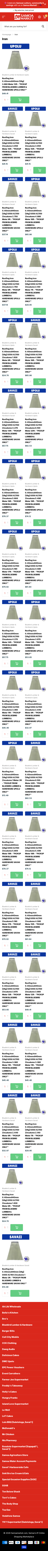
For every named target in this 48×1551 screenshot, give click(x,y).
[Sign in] (39, 17)
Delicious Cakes (10, 1355)
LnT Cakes (7, 1416)
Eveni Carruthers (11, 1373)
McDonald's (8, 1428)
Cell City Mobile (10, 1337)
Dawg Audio (8, 1349)
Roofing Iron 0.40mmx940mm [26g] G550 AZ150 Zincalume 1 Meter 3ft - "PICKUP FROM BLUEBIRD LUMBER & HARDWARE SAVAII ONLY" (14, 1276)
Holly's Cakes (9, 1391)
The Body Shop (10, 1503)
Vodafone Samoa (11, 1516)
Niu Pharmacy (9, 1440)
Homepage (6, 34)
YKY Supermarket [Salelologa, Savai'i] (22, 1522)
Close (45, 4)
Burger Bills (8, 1331)
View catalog (3, 17)
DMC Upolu (8, 1361)
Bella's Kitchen (10, 1312)
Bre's (5, 1318)
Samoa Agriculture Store (15, 1455)
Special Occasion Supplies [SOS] (19, 1479)
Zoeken (43, 26)
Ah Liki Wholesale (11, 1306)
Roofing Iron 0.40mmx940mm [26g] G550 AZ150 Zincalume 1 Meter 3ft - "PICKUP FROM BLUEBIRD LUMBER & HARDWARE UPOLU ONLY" (12, 781)
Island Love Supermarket (15, 1403)
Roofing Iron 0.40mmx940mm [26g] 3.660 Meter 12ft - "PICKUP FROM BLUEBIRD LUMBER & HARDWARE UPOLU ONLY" (14, 84)
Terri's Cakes (9, 1497)
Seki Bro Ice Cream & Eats (15, 1473)
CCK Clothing (9, 1343)
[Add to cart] (19, 99)
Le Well (6, 1410)
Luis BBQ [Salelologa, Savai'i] (17, 1422)
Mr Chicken (8, 1434)
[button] (8, 97)
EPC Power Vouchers (13, 1367)
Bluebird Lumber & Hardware (17, 1324)
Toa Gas (6, 1509)
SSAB (5, 1485)
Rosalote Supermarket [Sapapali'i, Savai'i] (20, 1447)
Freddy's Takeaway (12, 1385)
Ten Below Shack (11, 1491)
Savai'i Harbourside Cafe (15, 1467)
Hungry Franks (9, 1397)
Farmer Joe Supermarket (15, 1379)
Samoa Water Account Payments (19, 1461)
